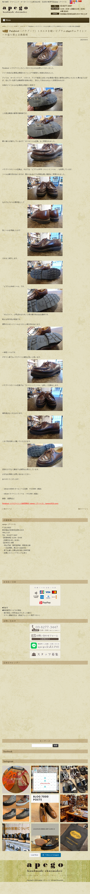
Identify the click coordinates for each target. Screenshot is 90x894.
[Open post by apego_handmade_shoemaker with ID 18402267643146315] (74, 837)
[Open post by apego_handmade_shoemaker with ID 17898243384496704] (16, 808)
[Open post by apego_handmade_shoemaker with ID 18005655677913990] (16, 837)
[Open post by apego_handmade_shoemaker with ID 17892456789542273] (45, 808)
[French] (77, 1)
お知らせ (22, 26)
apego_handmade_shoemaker (16, 769)
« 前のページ (7, 509)
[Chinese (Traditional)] (71, 3)
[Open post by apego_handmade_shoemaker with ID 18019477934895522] (74, 779)
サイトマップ (67, 875)
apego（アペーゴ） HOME (10, 26)
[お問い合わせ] (45, 628)
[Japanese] (74, 3)
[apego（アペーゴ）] (15, 12)
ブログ (22, 875)
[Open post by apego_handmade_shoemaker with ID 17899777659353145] (16, 779)
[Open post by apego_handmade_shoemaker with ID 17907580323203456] (45, 837)
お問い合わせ (33, 875)
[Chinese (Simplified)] (80, 1)
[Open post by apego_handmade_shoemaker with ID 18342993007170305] (74, 808)
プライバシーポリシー (50, 875)
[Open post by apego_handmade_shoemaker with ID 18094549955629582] (45, 779)
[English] (71, 1)
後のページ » (83, 509)
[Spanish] (74, 1)
